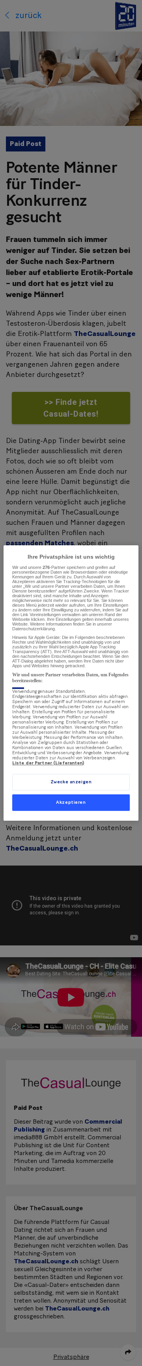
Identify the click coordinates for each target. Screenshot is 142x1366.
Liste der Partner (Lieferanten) (48, 763)
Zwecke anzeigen (71, 782)
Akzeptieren (71, 802)
